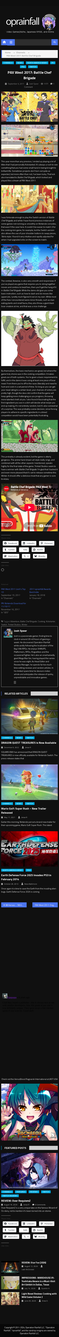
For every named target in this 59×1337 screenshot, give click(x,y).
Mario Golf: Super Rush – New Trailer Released (23, 810)
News (19, 62)
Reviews (34, 1191)
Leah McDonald (28, 1269)
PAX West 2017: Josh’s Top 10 (13, 590)
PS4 (23, 66)
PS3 (28, 870)
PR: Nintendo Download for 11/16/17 (13, 605)
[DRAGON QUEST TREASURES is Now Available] (29, 716)
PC (53, 62)
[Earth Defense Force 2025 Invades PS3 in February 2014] (29, 849)
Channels (8, 62)
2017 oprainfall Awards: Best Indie (40, 590)
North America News (37, 62)
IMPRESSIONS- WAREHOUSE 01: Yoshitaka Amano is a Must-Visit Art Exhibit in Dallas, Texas (38, 1281)
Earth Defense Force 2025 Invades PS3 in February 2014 (26, 877)
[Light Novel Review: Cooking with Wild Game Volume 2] (10, 1298)
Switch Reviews (10, 1195)
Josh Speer (34, 83)
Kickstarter (50, 621)
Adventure (15, 621)
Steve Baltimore (30, 884)
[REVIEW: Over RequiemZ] (29, 1170)
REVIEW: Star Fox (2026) (34, 1262)
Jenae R (28, 747)
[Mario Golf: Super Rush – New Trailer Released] (29, 782)
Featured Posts (15, 1148)
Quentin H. (45, 1288)
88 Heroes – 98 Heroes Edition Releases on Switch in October (16, 905)
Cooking (41, 621)
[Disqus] (29, 948)
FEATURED (20, 1191)
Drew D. (45, 1301)
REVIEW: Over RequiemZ (16, 1201)
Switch (33, 66)
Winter (24, 624)
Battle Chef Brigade (28, 621)
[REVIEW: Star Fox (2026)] (10, 1267)
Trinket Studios (14, 624)
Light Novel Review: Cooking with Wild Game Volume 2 (39, 1295)
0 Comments (40, 1204)
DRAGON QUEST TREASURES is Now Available (28, 743)
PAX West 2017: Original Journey (46, 905)
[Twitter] (15, 682)
